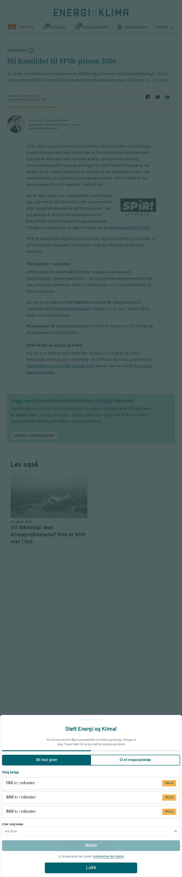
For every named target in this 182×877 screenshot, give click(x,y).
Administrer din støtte (108, 857)
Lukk (91, 868)
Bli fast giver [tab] (46, 760)
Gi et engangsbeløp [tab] (135, 760)
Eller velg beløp (12, 824)
